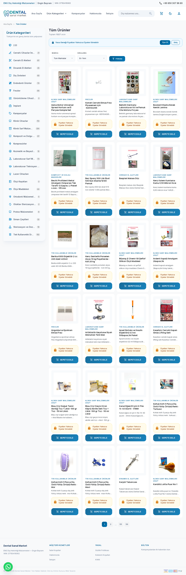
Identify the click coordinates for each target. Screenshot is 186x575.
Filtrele (117, 58)
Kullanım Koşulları (102, 555)
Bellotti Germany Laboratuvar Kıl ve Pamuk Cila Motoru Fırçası (132, 107)
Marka (55, 53)
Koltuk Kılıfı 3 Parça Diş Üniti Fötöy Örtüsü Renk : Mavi (98, 485)
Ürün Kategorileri (57, 13)
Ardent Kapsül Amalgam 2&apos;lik (165, 260)
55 (121, 524)
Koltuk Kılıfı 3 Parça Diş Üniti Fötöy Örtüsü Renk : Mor (64, 485)
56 (127, 524)
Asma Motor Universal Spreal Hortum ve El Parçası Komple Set (62, 107)
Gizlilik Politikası (102, 550)
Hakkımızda (95, 13)
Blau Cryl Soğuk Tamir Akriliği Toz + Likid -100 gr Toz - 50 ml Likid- (64, 409)
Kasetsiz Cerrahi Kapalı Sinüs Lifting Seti (165, 331)
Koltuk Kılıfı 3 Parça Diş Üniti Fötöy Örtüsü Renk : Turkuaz (166, 406)
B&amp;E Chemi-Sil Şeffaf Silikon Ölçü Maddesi (132, 260)
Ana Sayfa (37, 13)
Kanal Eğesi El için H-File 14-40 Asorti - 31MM (131, 407)
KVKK (97, 560)
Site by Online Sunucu (56, 571)
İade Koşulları (55, 550)
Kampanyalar (78, 13)
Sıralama (81, 53)
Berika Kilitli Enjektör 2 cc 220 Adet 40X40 (64, 257)
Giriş (176, 42)
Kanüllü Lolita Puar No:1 (165, 484)
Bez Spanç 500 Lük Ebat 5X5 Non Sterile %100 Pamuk (97, 181)
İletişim (109, 13)
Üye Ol (165, 42)
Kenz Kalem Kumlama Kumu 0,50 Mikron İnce (164, 181)
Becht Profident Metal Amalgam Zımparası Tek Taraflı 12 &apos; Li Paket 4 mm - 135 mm (64, 184)
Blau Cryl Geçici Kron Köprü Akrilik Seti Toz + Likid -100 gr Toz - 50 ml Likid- (97, 410)
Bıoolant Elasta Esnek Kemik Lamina (164, 106)
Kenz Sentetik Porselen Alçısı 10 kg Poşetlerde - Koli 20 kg (97, 259)
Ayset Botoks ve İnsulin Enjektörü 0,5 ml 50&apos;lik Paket (130, 333)
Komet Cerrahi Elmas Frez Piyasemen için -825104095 (98, 105)
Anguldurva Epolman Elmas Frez (61, 331)
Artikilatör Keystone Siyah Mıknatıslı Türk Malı (98, 333)
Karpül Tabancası (128, 482)
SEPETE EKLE (64, 134)
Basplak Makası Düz (129, 178)
